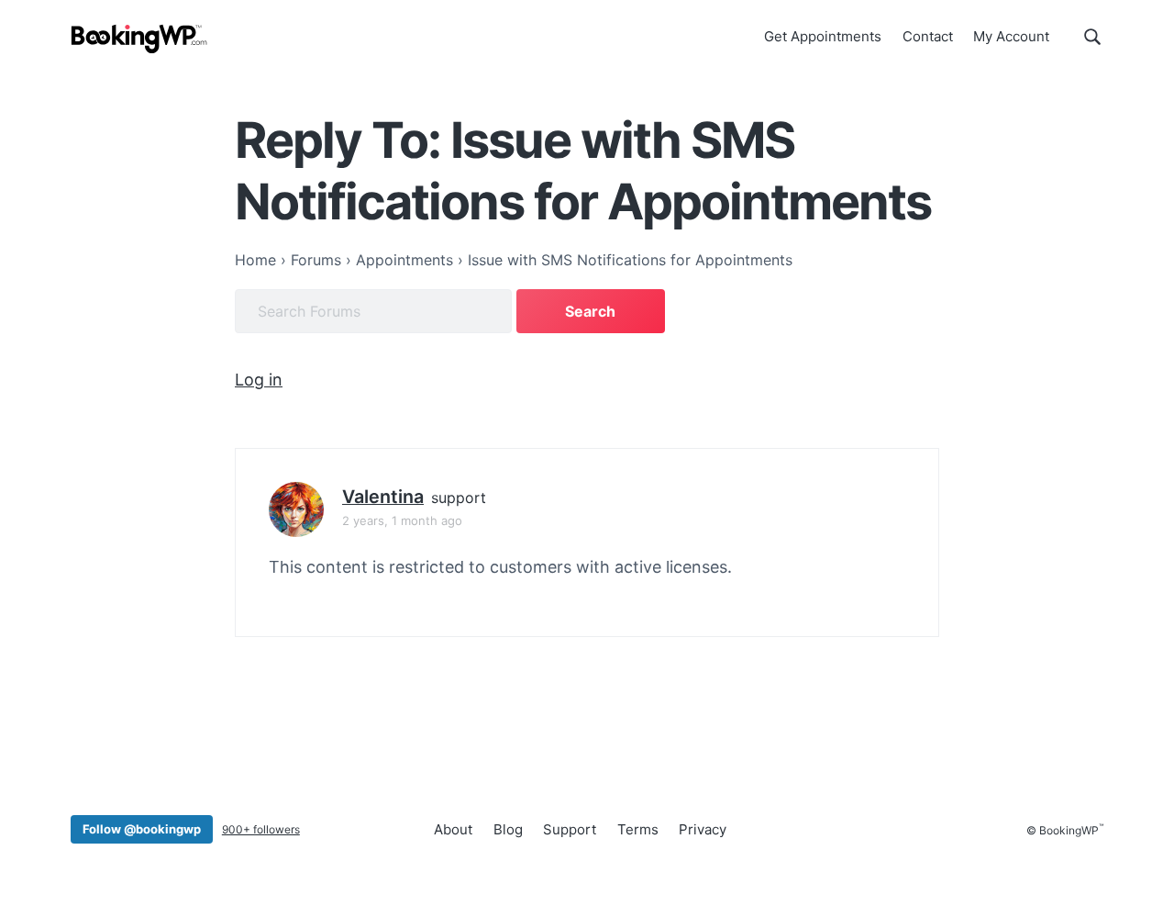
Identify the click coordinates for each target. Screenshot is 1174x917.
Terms (638, 829)
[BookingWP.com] (139, 39)
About (453, 829)
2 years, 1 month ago (402, 520)
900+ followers (261, 829)
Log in (258, 379)
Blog (508, 829)
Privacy (702, 829)
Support (569, 829)
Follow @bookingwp (142, 829)
